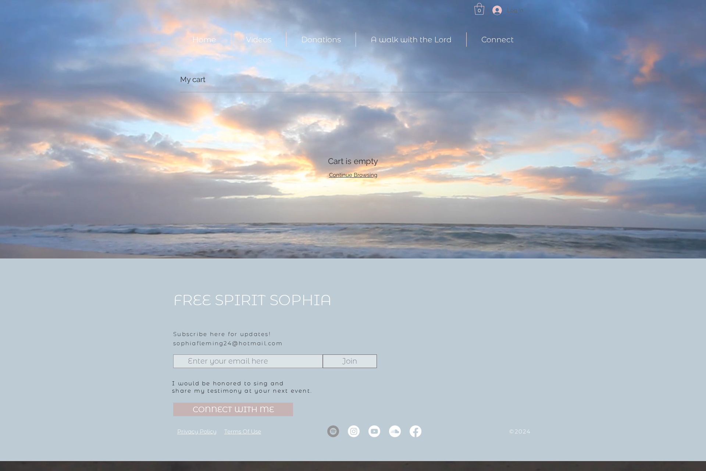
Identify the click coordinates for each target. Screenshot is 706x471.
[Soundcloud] (395, 431)
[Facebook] (415, 431)
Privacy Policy (197, 431)
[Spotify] (333, 431)
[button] (479, 9)
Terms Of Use (242, 431)
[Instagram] (354, 431)
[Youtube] (374, 431)
